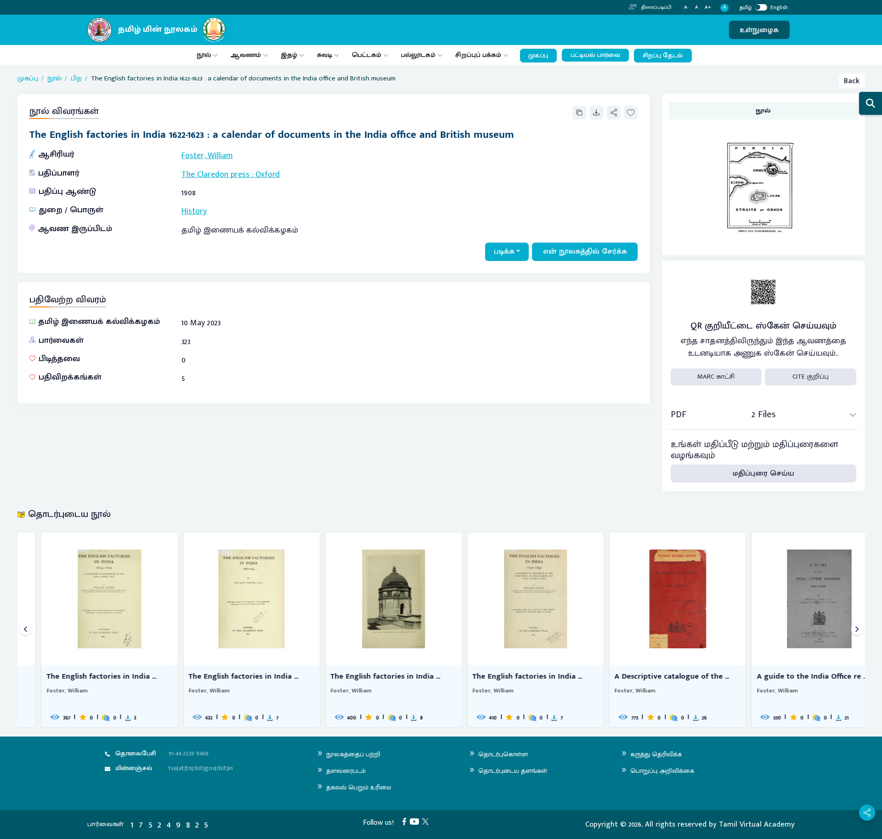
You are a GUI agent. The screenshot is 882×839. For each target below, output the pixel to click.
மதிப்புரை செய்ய (763, 473)
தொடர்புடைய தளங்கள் (512, 771)
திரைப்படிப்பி (656, 7)
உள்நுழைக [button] (759, 29)
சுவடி (324, 55)
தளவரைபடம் (346, 771)
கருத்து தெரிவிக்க (656, 754)
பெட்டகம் (366, 55)
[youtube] (416, 821)
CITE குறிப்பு (810, 376)
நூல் (204, 55)
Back (851, 80)
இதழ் (289, 55)
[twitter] (427, 821)
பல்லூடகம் (418, 55)
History (194, 211)
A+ (708, 7)
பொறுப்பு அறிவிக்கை (662, 771)
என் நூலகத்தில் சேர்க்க (585, 251)
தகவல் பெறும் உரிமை (358, 787)
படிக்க (504, 251)
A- (686, 7)
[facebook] (406, 821)
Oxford (267, 174)
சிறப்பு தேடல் (663, 55)
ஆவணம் (247, 55)
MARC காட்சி (716, 376)
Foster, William (207, 156)
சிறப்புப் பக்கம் (478, 55)
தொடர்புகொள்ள (503, 754)
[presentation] (25, 630)
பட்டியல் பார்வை (595, 55)
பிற (76, 79)
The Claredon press (215, 174)
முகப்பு (538, 55)
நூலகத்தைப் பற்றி (353, 754)
